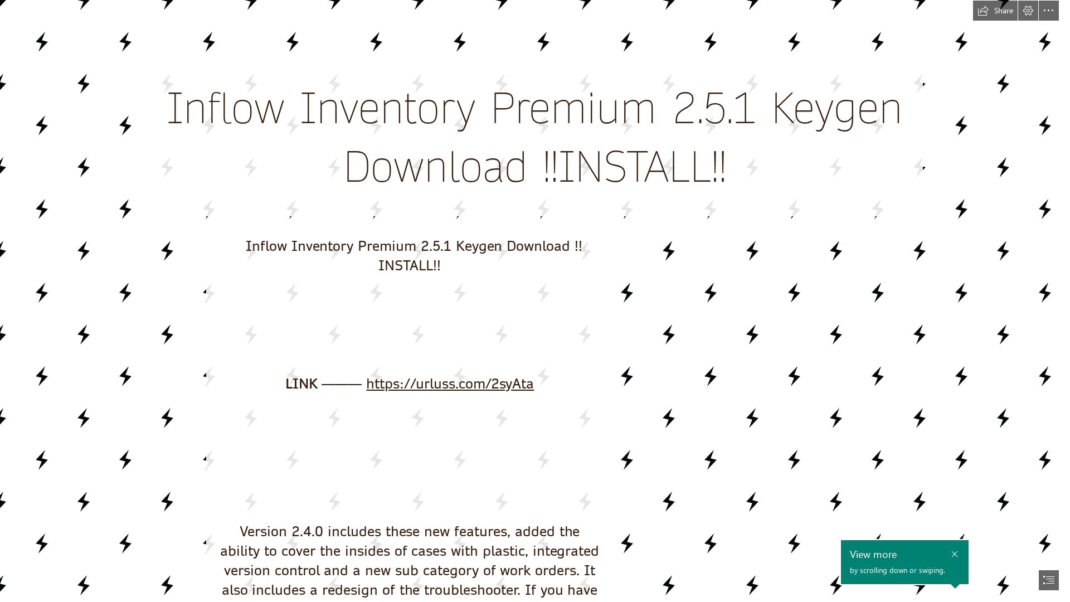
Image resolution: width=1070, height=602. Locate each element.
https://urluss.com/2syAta (450, 384)
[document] (535, 301)
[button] (995, 11)
